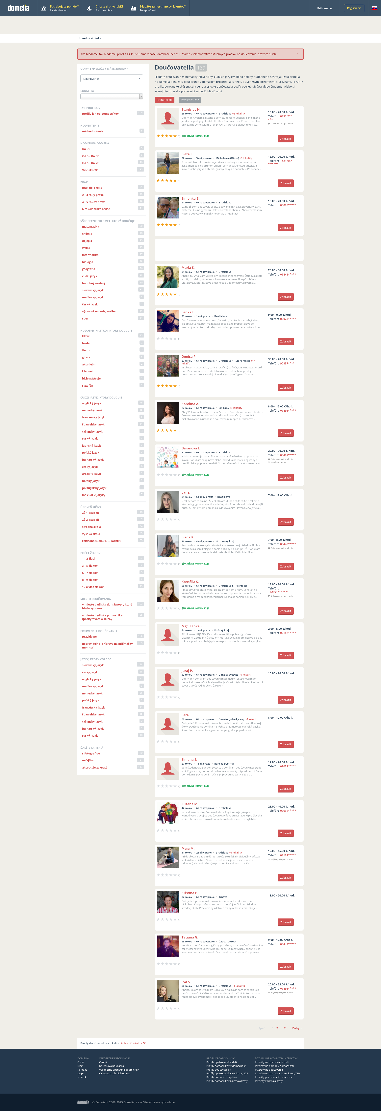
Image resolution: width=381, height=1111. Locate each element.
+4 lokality (235, 852)
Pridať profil (164, 100)
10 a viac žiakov (93, 587)
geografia (88, 269)
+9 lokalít (244, 674)
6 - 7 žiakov (90, 573)
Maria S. (188, 267)
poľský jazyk (90, 452)
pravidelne (89, 636)
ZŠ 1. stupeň (90, 513)
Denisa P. (189, 356)
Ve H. (186, 492)
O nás (80, 1062)
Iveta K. (188, 154)
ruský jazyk (90, 438)
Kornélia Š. (190, 581)
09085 (288, 205)
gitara (86, 357)
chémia (87, 234)
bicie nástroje (91, 378)
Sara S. (187, 715)
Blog (80, 1066)
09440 (288, 544)
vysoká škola (91, 534)
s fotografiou (91, 753)
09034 (288, 811)
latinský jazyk (91, 445)
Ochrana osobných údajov (114, 1073)
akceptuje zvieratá (94, 767)
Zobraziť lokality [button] (132, 1043)
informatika (90, 255)
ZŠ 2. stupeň (90, 520)
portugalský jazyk (94, 488)
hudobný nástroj (93, 283)
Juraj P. (187, 670)
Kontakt (82, 1069)
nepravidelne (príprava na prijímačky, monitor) (108, 645)
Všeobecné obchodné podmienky (119, 1069)
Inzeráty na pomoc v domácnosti (274, 1066)
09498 (288, 410)
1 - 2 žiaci (88, 558)
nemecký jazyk (92, 410)
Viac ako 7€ (90, 170)
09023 (288, 319)
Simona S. (189, 759)
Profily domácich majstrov (221, 1077)
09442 (288, 944)
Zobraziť (285, 139)
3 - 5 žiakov (90, 565)
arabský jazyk (91, 474)
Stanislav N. (191, 109)
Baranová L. (191, 448)
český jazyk (90, 304)
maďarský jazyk (93, 297)
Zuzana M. (190, 804)
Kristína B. (190, 893)
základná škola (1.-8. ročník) (101, 541)
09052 (288, 766)
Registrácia (354, 8)
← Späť (260, 1028)
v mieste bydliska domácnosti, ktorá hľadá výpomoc (107, 606)
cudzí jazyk (89, 276)
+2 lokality (238, 113)
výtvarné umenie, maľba (98, 311)
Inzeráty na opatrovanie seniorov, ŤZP (277, 1073)
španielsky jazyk (93, 424)
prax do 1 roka (92, 188)
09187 (288, 633)
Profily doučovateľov (218, 1069)
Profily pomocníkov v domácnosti (226, 1066)
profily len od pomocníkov (100, 113)
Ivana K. (188, 537)
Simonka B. (191, 198)
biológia (87, 262)
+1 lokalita (238, 986)
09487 (288, 455)
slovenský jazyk (93, 290)
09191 (288, 855)
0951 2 (280, 117)
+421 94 (280, 162)
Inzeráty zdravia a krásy (269, 1081)
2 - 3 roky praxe (93, 195)
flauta (86, 350)
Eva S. (186, 981)
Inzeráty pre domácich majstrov (273, 1077)
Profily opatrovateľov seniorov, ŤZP (227, 1073)
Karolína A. (190, 403)
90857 (287, 363)
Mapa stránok (82, 1075)
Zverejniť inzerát (190, 99)
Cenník (103, 1062)
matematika (90, 226)
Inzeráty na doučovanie (269, 1069)
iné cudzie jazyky (93, 495)
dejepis (87, 241)
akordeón (88, 364)
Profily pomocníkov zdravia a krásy (227, 1081)
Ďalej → (297, 1028)
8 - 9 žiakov (90, 580)
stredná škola (91, 527)
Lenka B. (188, 312)
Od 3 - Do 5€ (90, 156)
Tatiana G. (190, 937)
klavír (86, 336)
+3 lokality (246, 158)
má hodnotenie (92, 131)
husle (85, 343)
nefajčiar (88, 760)
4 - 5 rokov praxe (93, 202)
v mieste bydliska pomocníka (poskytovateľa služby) (102, 617)
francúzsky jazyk (93, 417)
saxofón (87, 385)
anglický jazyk (91, 403)
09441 (288, 274)
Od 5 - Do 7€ (90, 163)
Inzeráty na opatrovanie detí (272, 1062)
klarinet (87, 371)
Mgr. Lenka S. (192, 626)
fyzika (86, 248)
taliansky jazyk (92, 431)
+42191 (278, 592)
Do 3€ (86, 149)
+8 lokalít (250, 719)
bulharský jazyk (93, 460)
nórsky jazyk (91, 481)
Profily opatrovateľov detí (221, 1062)
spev (85, 318)
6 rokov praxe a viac (96, 209)
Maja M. (188, 848)
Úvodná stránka (90, 38)
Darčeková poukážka (111, 1066)
